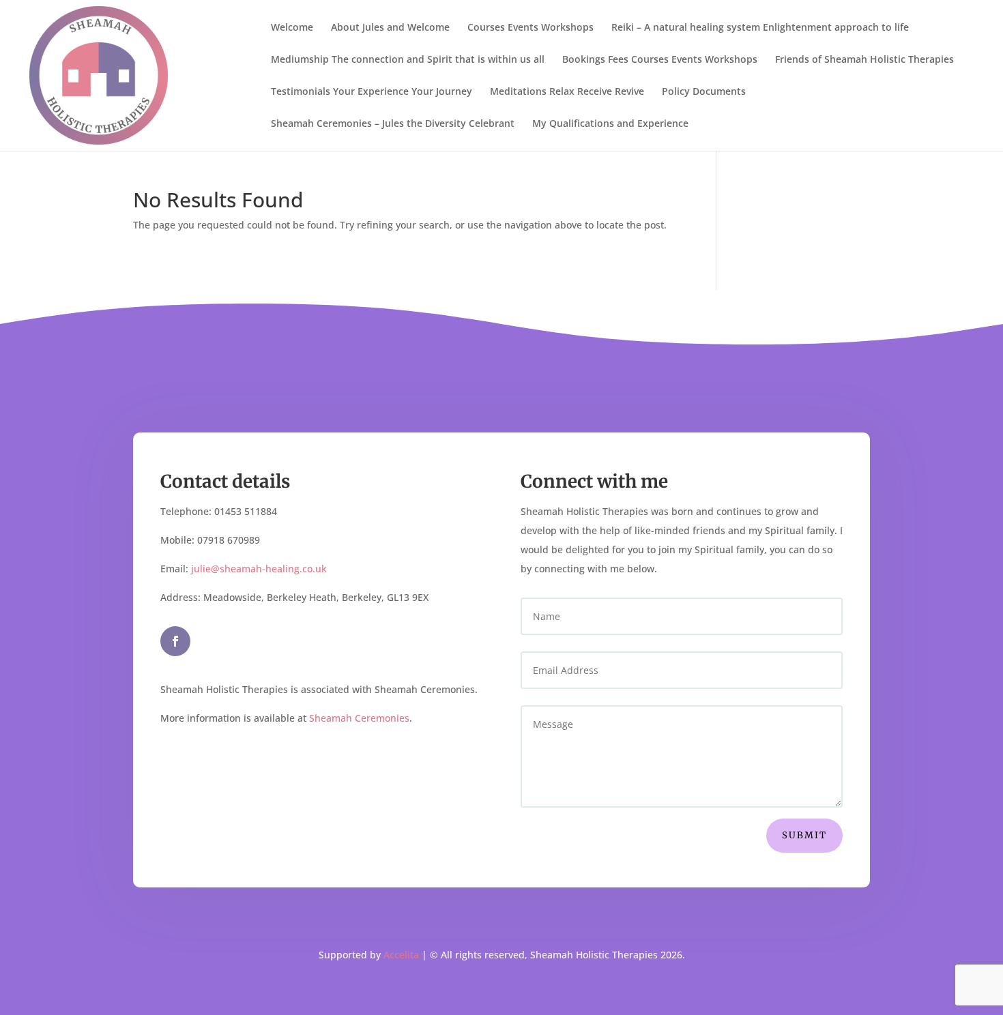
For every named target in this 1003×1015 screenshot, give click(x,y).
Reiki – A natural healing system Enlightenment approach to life (760, 28)
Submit (804, 835)
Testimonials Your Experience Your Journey (371, 92)
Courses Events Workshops (530, 28)
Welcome (292, 28)
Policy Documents (704, 92)
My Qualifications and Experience (610, 124)
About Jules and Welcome (390, 28)
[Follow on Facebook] (175, 641)
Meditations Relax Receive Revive (567, 92)
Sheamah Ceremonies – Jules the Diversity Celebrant (392, 124)
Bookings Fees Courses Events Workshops (659, 60)
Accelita (401, 954)
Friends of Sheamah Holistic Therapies (864, 60)
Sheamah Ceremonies (359, 717)
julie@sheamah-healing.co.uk (259, 568)
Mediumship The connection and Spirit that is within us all (407, 60)
